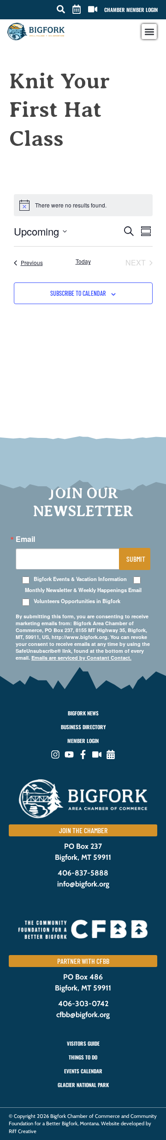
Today (83, 261)
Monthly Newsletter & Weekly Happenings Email (83, 590)
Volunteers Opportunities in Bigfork (77, 601)
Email (25, 539)
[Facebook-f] (83, 754)
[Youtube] (69, 754)
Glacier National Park (83, 1084)
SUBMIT (135, 558)
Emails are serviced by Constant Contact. (81, 657)
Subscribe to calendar (78, 293)
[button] (61, 9)
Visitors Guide (83, 1043)
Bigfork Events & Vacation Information (80, 579)
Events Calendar (83, 1071)
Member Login (83, 740)
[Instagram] (55, 754)
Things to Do (83, 1057)
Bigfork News (83, 713)
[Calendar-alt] (110, 754)
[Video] (96, 754)
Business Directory (83, 727)
